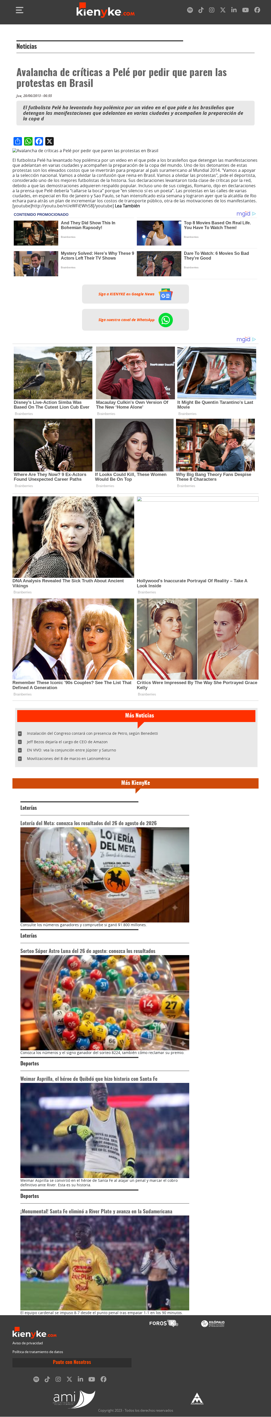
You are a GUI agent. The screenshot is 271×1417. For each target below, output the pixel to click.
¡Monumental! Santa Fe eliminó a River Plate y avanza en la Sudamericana (96, 1211)
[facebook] (257, 11)
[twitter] (223, 11)
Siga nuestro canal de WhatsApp (127, 319)
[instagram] (211, 11)
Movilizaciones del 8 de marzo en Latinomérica (68, 758)
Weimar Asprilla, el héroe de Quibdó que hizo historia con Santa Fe (88, 1079)
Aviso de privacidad (27, 1343)
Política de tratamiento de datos (37, 1352)
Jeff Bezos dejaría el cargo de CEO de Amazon (67, 741)
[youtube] (245, 11)
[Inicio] (105, 10)
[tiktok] (201, 11)
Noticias (26, 47)
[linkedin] (234, 11)
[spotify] (190, 11)
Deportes (29, 1063)
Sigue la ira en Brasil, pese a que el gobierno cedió (191, 206)
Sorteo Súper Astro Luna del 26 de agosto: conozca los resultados (87, 951)
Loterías (28, 808)
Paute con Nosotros (72, 1362)
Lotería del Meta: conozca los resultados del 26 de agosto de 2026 (88, 823)
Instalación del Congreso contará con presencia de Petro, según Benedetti (92, 733)
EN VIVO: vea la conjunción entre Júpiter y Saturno (71, 750)
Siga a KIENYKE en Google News (127, 294)
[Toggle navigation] (19, 10)
